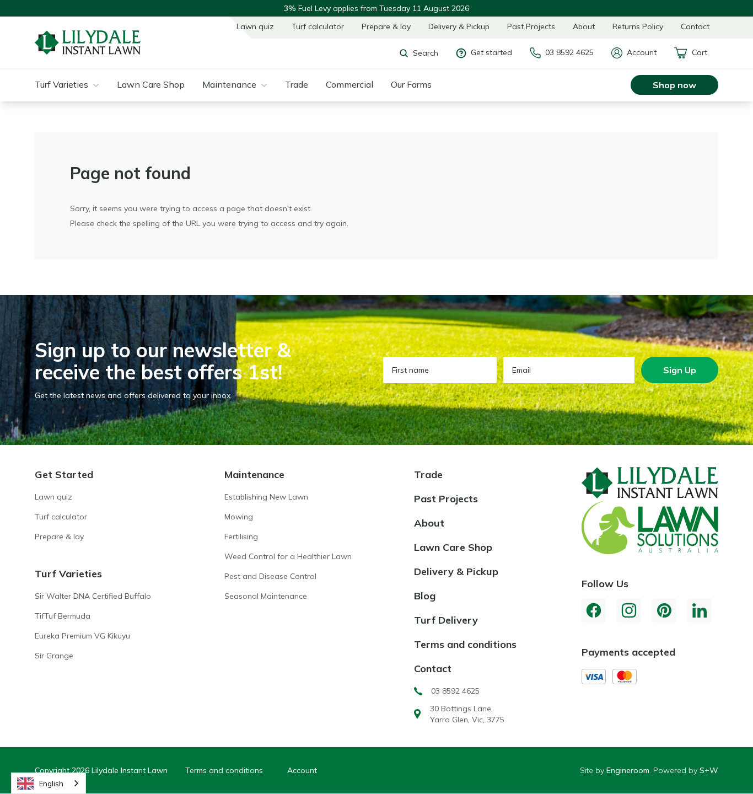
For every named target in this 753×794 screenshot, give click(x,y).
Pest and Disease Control (270, 576)
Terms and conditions (465, 644)
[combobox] (48, 783)
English (51, 783)
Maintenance (229, 84)
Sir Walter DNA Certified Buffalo (93, 596)
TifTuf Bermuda (62, 616)
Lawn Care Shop (151, 84)
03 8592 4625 (569, 52)
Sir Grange (54, 656)
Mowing (238, 517)
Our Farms (411, 84)
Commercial (349, 84)
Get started (491, 52)
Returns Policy (637, 26)
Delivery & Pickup (459, 26)
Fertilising (241, 536)
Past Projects (531, 26)
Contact (695, 26)
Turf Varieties (61, 84)
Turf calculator (318, 26)
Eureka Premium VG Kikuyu (82, 636)
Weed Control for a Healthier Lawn (288, 556)
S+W (709, 770)
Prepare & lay (386, 26)
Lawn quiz (255, 26)
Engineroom (627, 770)
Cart (699, 52)
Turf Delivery (446, 620)
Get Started (64, 474)
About (584, 26)
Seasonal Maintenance (265, 596)
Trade (296, 84)
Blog (424, 595)
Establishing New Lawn (266, 497)
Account (642, 52)
